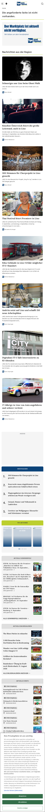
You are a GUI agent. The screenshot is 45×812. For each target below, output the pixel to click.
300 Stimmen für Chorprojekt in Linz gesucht (23, 476)
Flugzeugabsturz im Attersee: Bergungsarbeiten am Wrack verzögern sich (24, 494)
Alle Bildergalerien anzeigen (16, 673)
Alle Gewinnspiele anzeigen (15, 619)
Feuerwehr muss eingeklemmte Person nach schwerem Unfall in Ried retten (24, 485)
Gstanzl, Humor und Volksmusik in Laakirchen (22, 503)
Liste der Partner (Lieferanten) (13, 790)
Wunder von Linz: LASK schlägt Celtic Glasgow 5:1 (15, 649)
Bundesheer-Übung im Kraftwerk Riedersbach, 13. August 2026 (15, 666)
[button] (2, 4)
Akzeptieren (22, 796)
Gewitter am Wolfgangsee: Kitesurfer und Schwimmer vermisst (23, 512)
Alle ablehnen (22, 802)
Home (4, 8)
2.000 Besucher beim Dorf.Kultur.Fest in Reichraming (16, 641)
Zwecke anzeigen (22, 808)
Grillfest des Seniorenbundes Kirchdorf (15, 657)
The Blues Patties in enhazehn (15, 634)
